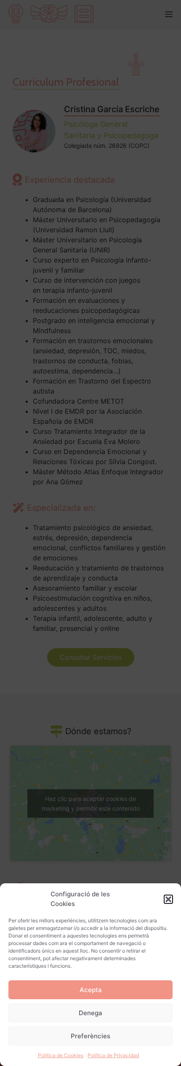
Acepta (91, 990)
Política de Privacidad (113, 1055)
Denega (90, 1013)
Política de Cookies (60, 1055)
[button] (168, 899)
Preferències (90, 1036)
